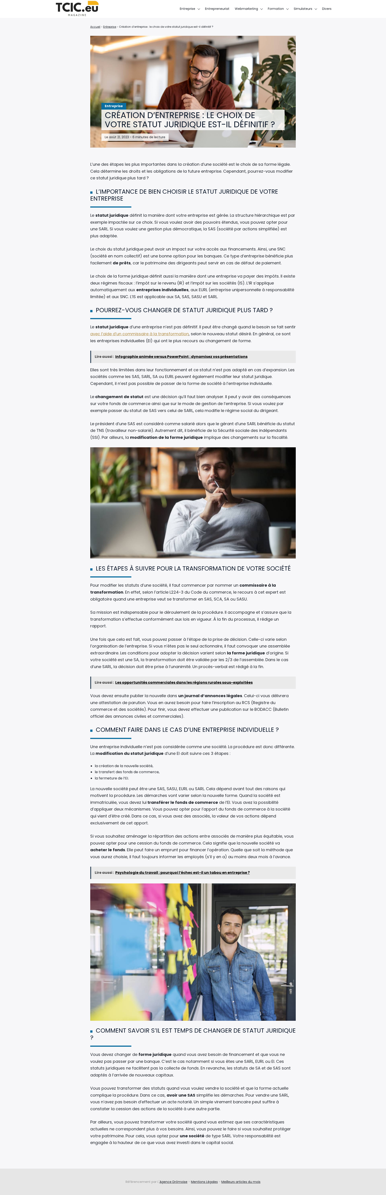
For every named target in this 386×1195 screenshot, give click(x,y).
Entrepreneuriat (217, 8)
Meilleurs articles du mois (240, 1182)
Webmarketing (246, 8)
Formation (276, 8)
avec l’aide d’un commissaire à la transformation (139, 334)
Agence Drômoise (173, 1182)
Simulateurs (303, 8)
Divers (326, 8)
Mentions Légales (204, 1182)
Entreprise (187, 8)
